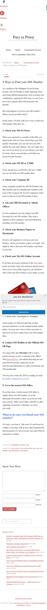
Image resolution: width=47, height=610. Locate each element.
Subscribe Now (23, 312)
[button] (23, 296)
